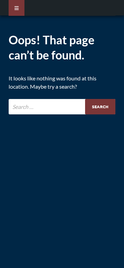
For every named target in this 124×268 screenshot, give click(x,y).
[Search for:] (62, 106)
